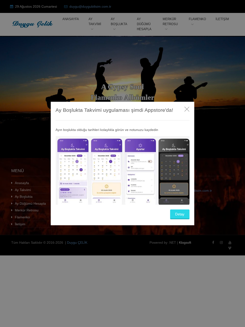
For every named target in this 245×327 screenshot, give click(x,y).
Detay (179, 214)
